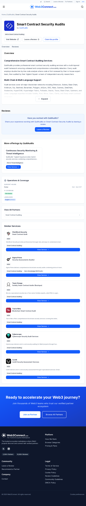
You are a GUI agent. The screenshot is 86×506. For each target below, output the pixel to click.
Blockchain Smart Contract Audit (24, 311)
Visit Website (11, 39)
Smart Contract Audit (19, 234)
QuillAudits (10, 14)
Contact (5, 479)
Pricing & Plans (51, 446)
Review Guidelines (52, 476)
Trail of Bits (16, 309)
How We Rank (51, 439)
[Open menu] (4, 7)
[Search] (82, 7)
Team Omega (17, 283)
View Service (12, 167)
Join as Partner (30, 414)
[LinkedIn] (8, 449)
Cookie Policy (50, 472)
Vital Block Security (19, 232)
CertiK (14, 360)
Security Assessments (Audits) (23, 260)
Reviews (15, 47)
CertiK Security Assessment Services (25, 362)
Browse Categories (52, 442)
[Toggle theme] (41, 2)
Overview (5, 47)
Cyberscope (17, 334)
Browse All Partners (54, 414)
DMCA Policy (50, 483)
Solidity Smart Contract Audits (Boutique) (27, 285)
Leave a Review (58, 1)
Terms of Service (52, 466)
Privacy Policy (50, 469)
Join (83, 1)
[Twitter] (3, 449)
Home (4, 14)
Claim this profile (51, 39)
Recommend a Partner (11, 469)
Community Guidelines (54, 479)
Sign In (78, 1)
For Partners (68, 1)
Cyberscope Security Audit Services (25, 336)
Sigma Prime (17, 257)
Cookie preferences (77, 494)
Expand (44, 99)
